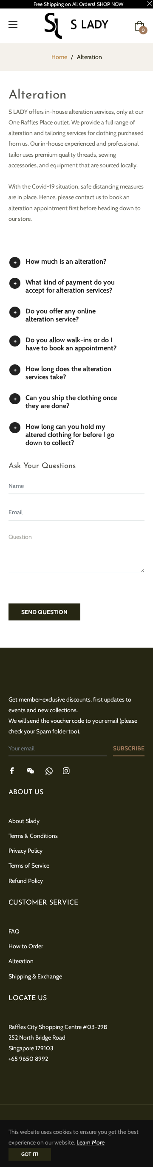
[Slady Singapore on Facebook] (11, 770)
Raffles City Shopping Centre (45, 1027)
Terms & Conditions (33, 836)
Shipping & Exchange (35, 976)
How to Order (25, 946)
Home (59, 57)
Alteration (21, 961)
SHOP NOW (110, 4)
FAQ (14, 931)
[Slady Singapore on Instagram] (66, 770)
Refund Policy (25, 881)
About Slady (24, 821)
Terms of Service (28, 865)
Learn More (90, 1142)
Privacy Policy (25, 850)
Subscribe (128, 748)
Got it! (29, 1154)
